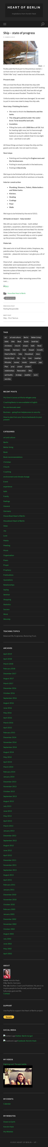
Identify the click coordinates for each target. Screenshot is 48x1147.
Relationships (8, 585)
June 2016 (7, 708)
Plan (6, 366)
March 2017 (8, 683)
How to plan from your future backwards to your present (22, 418)
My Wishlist (8, 1131)
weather (28, 375)
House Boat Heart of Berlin (17, 293)
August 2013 (8, 801)
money (16, 362)
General (6, 506)
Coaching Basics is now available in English (20, 402)
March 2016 (8, 722)
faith (32, 346)
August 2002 (8, 934)
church (17, 346)
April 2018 (7, 659)
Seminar (6, 594)
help (20, 354)
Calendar (7, 1104)
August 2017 (8, 678)
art (6, 337)
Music (5, 550)
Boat (19, 341)
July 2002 (7, 939)
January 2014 (8, 777)
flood (39, 346)
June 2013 (7, 811)
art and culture (15, 337)
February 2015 (9, 732)
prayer (19, 366)
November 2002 (9, 924)
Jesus (38, 354)
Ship (30, 371)
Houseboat (29, 354)
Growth (40, 350)
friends (7, 350)
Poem (5, 560)
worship (8, 379)
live (24, 358)
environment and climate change (16, 476)
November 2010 (9, 899)
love (29, 358)
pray (12, 366)
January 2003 (8, 914)
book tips (35, 341)
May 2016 (7, 713)
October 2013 (9, 791)
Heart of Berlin (24, 7)
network (33, 362)
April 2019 (7, 654)
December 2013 (9, 781)
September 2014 (10, 747)
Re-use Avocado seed (11, 407)
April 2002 (7, 953)
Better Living (36, 337)
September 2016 (10, 698)
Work (5, 614)
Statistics (7, 604)
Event (5, 481)
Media (6, 540)
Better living (8, 447)
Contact (6, 993)
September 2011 (10, 870)
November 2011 (9, 865)
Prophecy (7, 570)
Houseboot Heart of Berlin (14, 521)
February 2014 (9, 772)
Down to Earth (9, 1122)
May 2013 (7, 816)
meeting (37, 358)
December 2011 (9, 860)
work (36, 375)
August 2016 (8, 703)
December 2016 (9, 688)
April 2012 (7, 855)
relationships (9, 371)
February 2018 (9, 668)
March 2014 (8, 767)
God (24, 350)
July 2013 (7, 806)
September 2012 (10, 840)
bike (12, 341)
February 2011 (9, 885)
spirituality (9, 375)
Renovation (10, 298)
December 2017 (9, 673)
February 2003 (9, 909)
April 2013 (7, 821)
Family (6, 496)
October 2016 (9, 693)
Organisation (8, 555)
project (28, 366)
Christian (7, 462)
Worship (6, 619)
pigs (40, 362)
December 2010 (9, 894)
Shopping (7, 599)
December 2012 (9, 835)
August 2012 (8, 845)
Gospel (31, 350)
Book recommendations (12, 457)
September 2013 (10, 796)
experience (7, 486)
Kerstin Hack (9, 358)
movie (24, 362)
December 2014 (9, 737)
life (18, 358)
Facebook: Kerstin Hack (26, 1041)
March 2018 (8, 664)
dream (25, 346)
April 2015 (7, 727)
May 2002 (7, 948)
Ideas (5, 526)
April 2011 (7, 880)
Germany (16, 350)
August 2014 (8, 752)
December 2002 (9, 919)
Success (6, 609)
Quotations (8, 580)
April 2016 (7, 718)
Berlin (26, 337)
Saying (6, 589)
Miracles (8, 362)
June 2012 (7, 850)
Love (5, 535)
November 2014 (9, 742)
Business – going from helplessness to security (21, 412)
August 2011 (8, 875)
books (26, 341)
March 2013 (8, 826)
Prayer (6, 565)
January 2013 (8, 831)
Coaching (7, 472)
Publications (8, 575)
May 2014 (7, 757)
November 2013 (9, 786)
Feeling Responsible (11, 307)
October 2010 (9, 904)
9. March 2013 (9, 37)
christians (8, 346)
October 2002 (9, 929)
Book (5, 452)
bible (6, 341)
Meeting (6, 545)
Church (6, 467)
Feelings (6, 501)
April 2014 (7, 762)
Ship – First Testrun (10, 317)
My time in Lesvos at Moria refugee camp (19, 397)
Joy (4, 531)
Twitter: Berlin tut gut (24, 1036)
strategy (19, 375)
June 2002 (7, 944)
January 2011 (8, 889)
